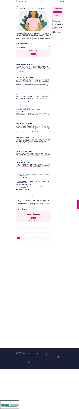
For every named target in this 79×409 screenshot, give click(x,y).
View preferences (14, 404)
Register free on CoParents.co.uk (44, 208)
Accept (5, 404)
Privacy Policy (6, 407)
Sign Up (29, 353)
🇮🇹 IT (60, 366)
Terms (37, 360)
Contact (38, 355)
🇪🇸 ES (62, 366)
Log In (29, 355)
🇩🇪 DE (58, 366)
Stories (29, 362)
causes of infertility (26, 166)
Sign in (58, 1)
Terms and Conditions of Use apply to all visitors (12, 407)
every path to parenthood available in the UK (42, 205)
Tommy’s (28, 108)
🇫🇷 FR (56, 366)
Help (37, 353)
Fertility (17, 6)
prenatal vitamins (41, 174)
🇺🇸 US (53, 366)
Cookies (38, 362)
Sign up (62, 1)
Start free (33, 53)
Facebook (46, 353)
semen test (33, 165)
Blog (28, 360)
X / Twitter (46, 355)
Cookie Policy (3, 407)
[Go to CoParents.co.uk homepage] (21, 1)
